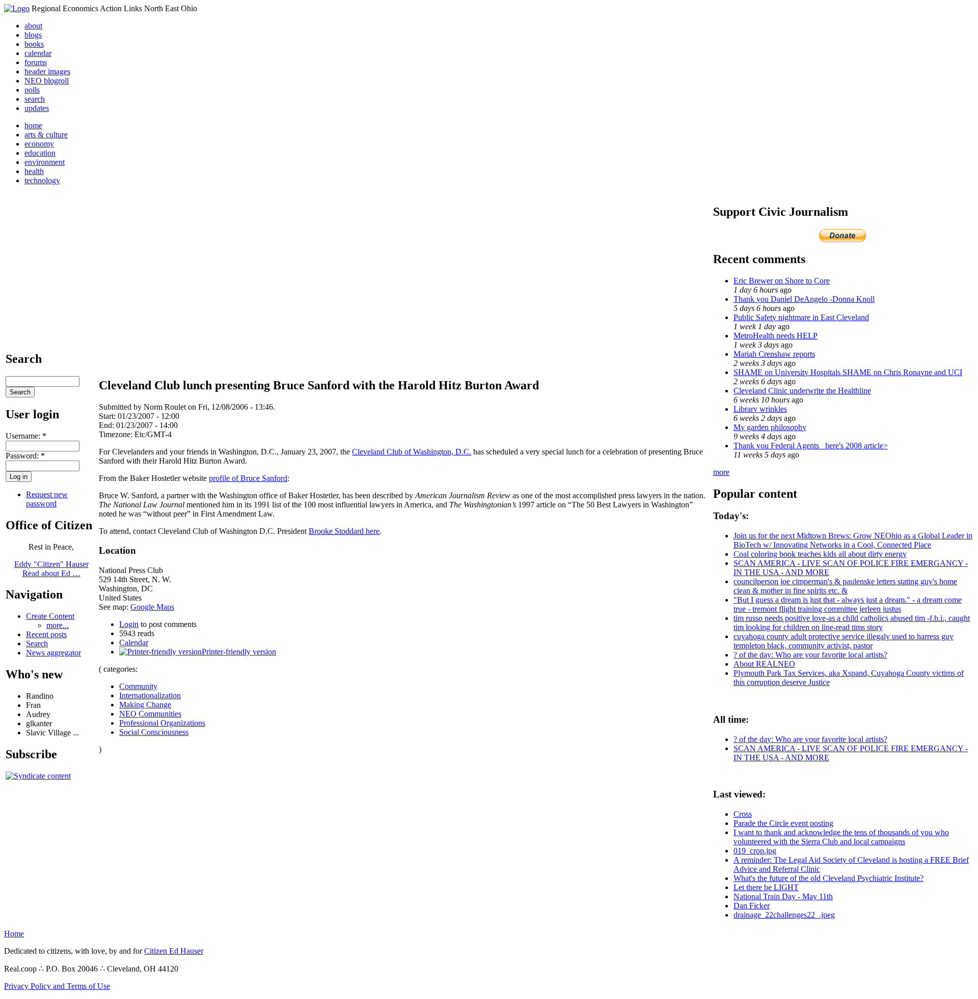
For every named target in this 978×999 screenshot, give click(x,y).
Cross (743, 814)
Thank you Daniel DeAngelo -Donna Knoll (804, 299)
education (40, 153)
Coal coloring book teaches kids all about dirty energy (820, 554)
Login (129, 624)
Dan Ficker (752, 905)
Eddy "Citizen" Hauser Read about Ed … (51, 569)
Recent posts (46, 634)
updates (36, 108)
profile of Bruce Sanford (248, 478)
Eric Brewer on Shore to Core (782, 280)
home (33, 125)
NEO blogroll (46, 80)
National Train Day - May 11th (783, 896)
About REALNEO (764, 664)
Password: (25, 455)
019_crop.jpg (755, 850)
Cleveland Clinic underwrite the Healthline (802, 390)
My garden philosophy (770, 427)
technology (42, 180)
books (34, 44)
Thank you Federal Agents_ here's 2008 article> (811, 445)
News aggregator (53, 652)
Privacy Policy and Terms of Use (57, 986)
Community (138, 686)
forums (35, 62)
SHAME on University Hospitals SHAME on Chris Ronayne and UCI (848, 372)
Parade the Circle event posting (783, 823)
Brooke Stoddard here (344, 531)
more (721, 472)
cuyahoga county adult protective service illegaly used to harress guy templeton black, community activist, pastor (844, 641)
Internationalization (150, 695)
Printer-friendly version (239, 651)
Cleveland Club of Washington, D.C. (411, 451)
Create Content (50, 616)
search (34, 99)
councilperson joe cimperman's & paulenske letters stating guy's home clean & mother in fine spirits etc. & (845, 586)
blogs (33, 35)
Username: (26, 436)
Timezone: (116, 434)
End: (107, 425)
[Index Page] (17, 8)
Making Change (145, 704)
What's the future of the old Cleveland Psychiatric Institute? (828, 878)
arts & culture (46, 134)
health (34, 171)
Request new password (47, 499)
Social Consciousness (153, 732)
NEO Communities (150, 713)
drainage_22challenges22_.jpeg (784, 914)
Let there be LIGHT (766, 887)
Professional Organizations (162, 723)
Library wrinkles (760, 409)
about (33, 25)
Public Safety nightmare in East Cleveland (801, 317)
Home (14, 933)
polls (32, 89)
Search (37, 643)
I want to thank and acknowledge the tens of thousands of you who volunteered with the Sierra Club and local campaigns (841, 837)
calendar (37, 53)
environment (44, 162)
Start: (108, 416)
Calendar (133, 642)
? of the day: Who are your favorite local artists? (810, 654)
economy (39, 143)
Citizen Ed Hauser (173, 951)
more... (57, 625)
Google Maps (152, 607)
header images (47, 71)
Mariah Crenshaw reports (774, 354)
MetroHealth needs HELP (776, 335)
